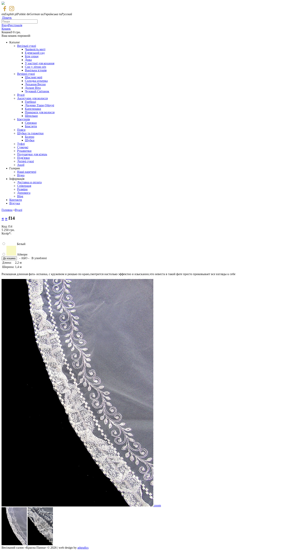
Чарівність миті (35, 49)
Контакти (15, 199)
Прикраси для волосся (39, 112)
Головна (7, 210)
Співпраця (24, 185)
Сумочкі (22, 147)
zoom (157, 505)
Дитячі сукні (25, 161)
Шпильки (31, 115)
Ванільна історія (35, 70)
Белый (21, 244)
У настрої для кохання (39, 63)
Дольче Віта (33, 87)
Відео (21, 175)
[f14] (78, 505)
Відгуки (14, 203)
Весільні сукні (26, 45)
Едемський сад (35, 52)
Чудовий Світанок (37, 91)
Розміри (22, 189)
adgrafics (83, 547)
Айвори (22, 254)
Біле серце (32, 56)
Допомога (23, 192)
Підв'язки (23, 157)
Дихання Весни (35, 84)
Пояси (21, 129)
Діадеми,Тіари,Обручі (39, 105)
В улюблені (39, 258)
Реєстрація (15, 25)
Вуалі (21, 94)
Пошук (7, 17)
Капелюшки (33, 108)
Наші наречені (26, 171)
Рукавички (24, 150)
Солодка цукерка (36, 80)
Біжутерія (23, 119)
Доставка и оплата (29, 182)
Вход (5, 25)
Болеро (29, 136)
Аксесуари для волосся (32, 98)
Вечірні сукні (26, 73)
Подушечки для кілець (32, 154)
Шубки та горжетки (30, 133)
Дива (28, 59)
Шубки (29, 140)
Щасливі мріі (33, 77)
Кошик (6, 28)
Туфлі (21, 143)
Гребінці (30, 101)
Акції (20, 164)
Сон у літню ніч (35, 66)
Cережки (31, 122)
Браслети (31, 126)
